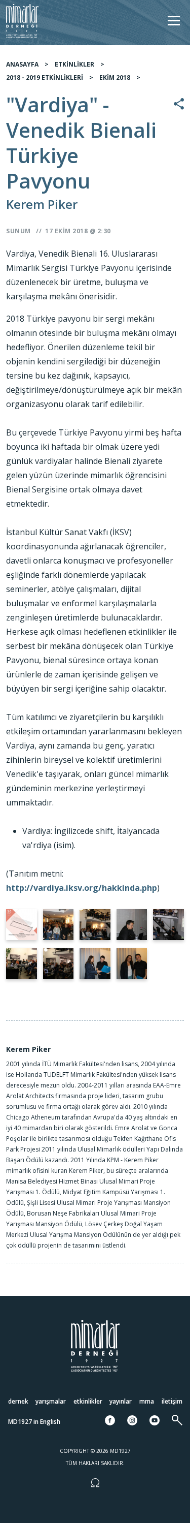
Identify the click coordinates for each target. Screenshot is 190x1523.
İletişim (172, 1401)
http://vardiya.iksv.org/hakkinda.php (81, 887)
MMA (146, 1401)
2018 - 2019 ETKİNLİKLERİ (44, 77)
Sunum (18, 231)
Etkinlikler (87, 1401)
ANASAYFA (22, 64)
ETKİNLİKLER (74, 64)
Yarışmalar (50, 1401)
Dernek (18, 1401)
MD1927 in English (34, 1421)
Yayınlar (120, 1401)
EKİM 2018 (114, 77)
